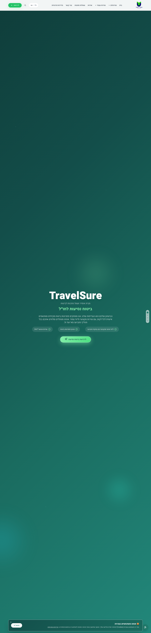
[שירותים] (147, 315)
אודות (90, 5)
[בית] (147, 312)
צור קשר (69, 5)
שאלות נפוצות (80, 5)
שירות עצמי (101, 5)
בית (120, 5)
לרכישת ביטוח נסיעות (77, 339)
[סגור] (11, 622)
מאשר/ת (16, 625)
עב (31, 5)
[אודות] (147, 317)
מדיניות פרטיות (57, 5)
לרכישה (16, 5)
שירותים (114, 5)
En (36, 5)
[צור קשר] (147, 320)
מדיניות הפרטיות (53, 627)
